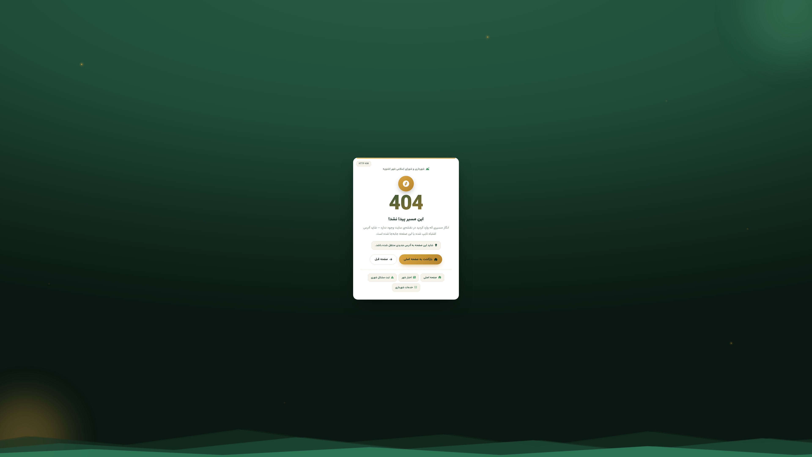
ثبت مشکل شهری (380, 277)
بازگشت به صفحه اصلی (418, 259)
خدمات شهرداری (404, 287)
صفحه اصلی (430, 277)
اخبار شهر (407, 277)
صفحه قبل (381, 259)
